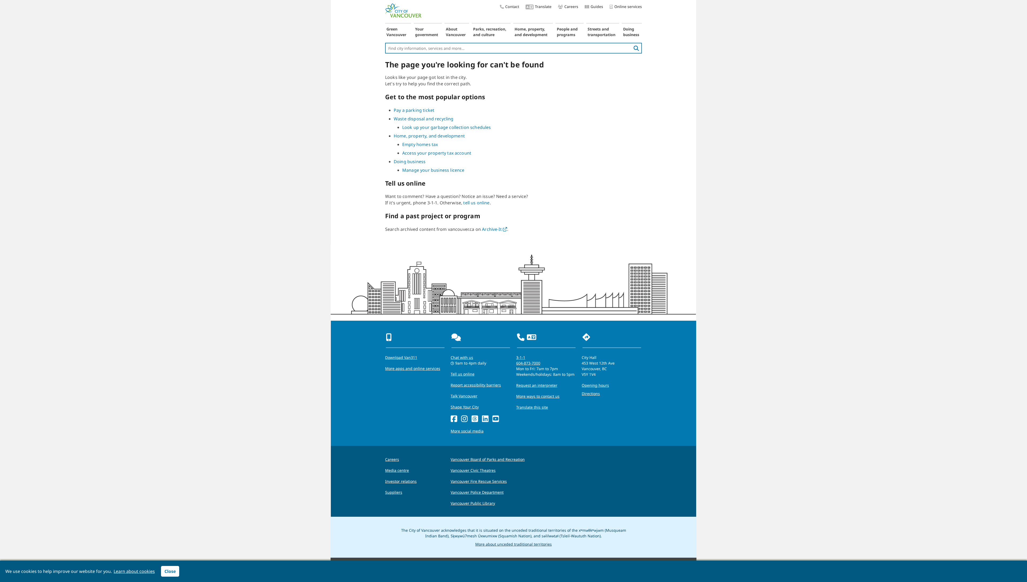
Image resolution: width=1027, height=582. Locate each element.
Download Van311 (401, 357)
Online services (628, 6)
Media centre (397, 470)
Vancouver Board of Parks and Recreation (488, 459)
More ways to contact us (538, 396)
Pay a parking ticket (414, 110)
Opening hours (595, 385)
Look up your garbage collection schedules (446, 127)
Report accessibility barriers (476, 385)
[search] (636, 48)
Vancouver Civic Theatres (473, 470)
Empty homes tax (420, 144)
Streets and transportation (601, 31)
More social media (467, 431)
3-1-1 (520, 357)
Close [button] (170, 571)
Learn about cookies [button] (134, 571)
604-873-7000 (528, 363)
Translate (543, 6)
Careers (571, 6)
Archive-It (494, 229)
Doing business (631, 31)
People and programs (567, 31)
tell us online (476, 203)
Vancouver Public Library (473, 503)
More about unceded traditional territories (513, 544)
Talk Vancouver (464, 396)
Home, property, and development (531, 31)
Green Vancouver (396, 31)
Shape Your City (465, 406)
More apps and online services (412, 368)
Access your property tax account (436, 153)
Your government (426, 31)
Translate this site (532, 407)
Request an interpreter (536, 385)
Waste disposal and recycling (423, 119)
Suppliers (393, 492)
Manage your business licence (433, 170)
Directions (591, 393)
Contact (512, 6)
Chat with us (462, 357)
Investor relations (401, 481)
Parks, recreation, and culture (489, 31)
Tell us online (462, 374)
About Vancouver (456, 31)
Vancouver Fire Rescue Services (479, 481)
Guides (597, 6)
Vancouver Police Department (477, 492)
